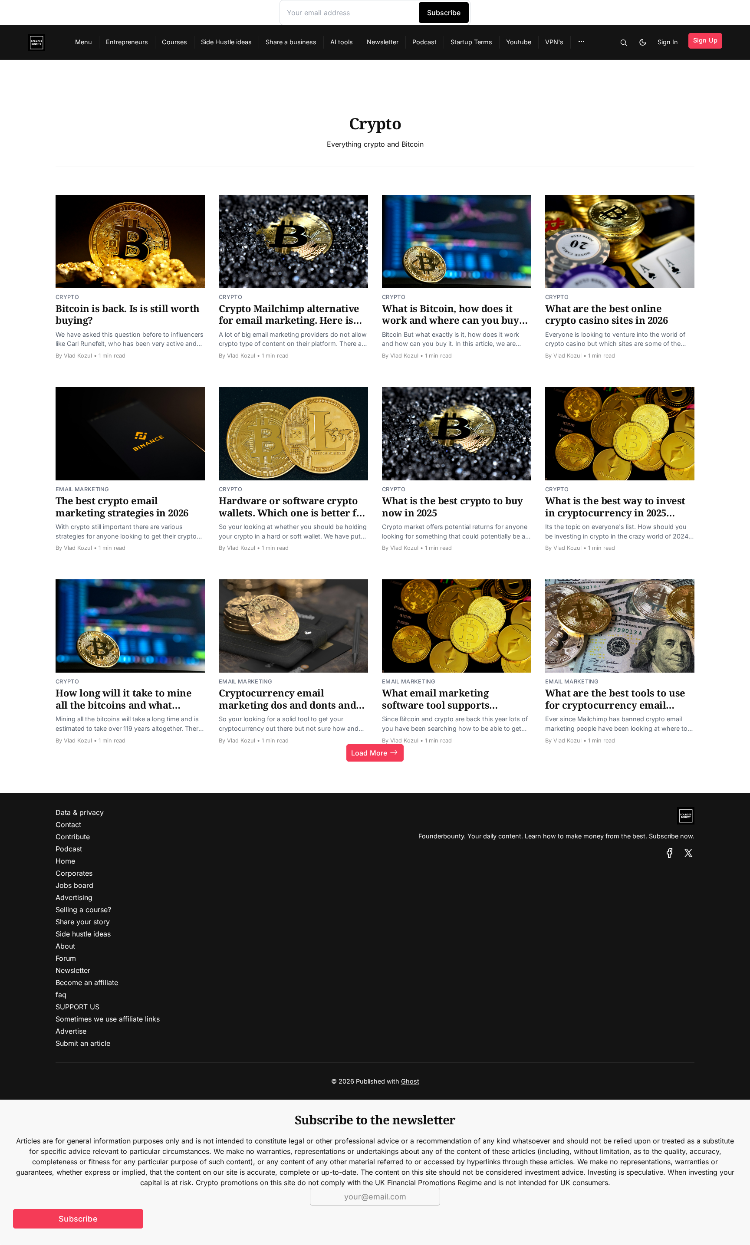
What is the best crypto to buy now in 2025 (452, 506)
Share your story (83, 921)
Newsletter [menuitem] (382, 42)
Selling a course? (83, 909)
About (65, 946)
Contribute (73, 836)
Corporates (74, 873)
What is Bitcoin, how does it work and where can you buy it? (450, 320)
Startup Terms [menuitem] (471, 42)
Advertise (71, 1031)
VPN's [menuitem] (554, 42)
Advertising (74, 897)
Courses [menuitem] (174, 42)
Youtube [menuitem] (518, 42)
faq (61, 994)
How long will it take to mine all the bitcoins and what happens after (123, 704)
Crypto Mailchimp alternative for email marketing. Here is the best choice (289, 320)
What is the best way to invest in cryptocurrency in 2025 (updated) (615, 512)
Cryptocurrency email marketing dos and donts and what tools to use (287, 704)
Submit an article (83, 1043)
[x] (688, 853)
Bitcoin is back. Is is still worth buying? (128, 314)
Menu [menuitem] (83, 42)
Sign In (668, 42)
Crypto (67, 297)
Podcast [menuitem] (424, 42)
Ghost (410, 1081)
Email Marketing (82, 489)
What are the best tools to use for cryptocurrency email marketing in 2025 (615, 704)
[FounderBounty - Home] (41, 42)
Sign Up (705, 40)
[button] (581, 41)
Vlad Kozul (78, 355)
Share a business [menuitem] (291, 42)
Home (65, 861)
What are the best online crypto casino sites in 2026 (606, 314)
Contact (68, 824)
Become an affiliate (87, 982)
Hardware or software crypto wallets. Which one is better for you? (293, 512)
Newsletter (73, 970)
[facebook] (669, 853)
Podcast (69, 848)
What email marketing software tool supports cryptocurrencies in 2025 (440, 704)
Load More (369, 753)
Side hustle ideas (83, 934)
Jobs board (74, 885)
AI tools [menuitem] (341, 42)
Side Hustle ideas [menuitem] (226, 42)
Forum (66, 958)
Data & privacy (80, 812)
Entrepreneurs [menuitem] (127, 42)
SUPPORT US (77, 1006)
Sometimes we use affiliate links (108, 1019)
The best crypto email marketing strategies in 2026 (122, 506)
